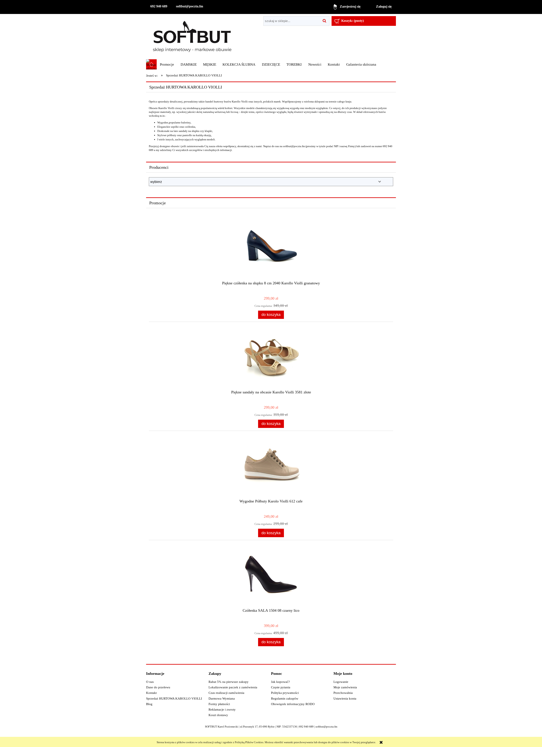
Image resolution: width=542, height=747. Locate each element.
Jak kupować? (280, 681)
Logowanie (340, 681)
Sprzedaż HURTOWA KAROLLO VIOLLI (174, 698)
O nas (150, 681)
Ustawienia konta (344, 698)
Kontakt (151, 692)
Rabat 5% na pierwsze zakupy (229, 681)
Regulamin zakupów (284, 698)
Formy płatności (219, 704)
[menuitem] (167, 64)
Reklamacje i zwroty (222, 709)
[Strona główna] (192, 36)
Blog (149, 704)
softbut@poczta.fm (189, 6)
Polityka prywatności (285, 692)
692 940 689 (158, 6)
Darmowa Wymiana (222, 698)
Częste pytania (280, 687)
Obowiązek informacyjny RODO (293, 704)
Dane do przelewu (158, 687)
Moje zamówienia (345, 687)
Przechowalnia (343, 692)
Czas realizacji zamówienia (226, 692)
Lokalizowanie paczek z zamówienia (233, 687)
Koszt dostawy (218, 715)
